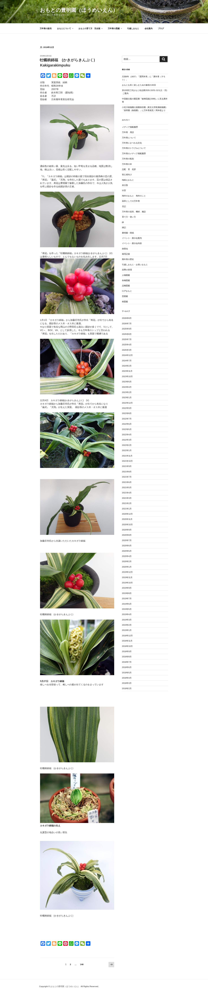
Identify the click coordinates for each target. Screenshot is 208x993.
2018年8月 (127, 656)
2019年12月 (127, 572)
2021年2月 (127, 503)
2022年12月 (127, 403)
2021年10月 (127, 461)
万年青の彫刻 (128, 159)
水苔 (124, 190)
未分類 (125, 185)
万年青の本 (127, 164)
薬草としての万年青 (131, 201)
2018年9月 (127, 651)
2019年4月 (127, 614)
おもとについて (64, 28)
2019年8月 (127, 593)
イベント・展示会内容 (132, 243)
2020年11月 (127, 519)
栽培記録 (126, 254)
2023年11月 (127, 371)
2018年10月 (127, 646)
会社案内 (149, 28)
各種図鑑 (126, 280)
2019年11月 (127, 577)
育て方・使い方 (129, 217)
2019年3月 (127, 620)
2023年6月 (127, 382)
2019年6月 (127, 604)
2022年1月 (127, 450)
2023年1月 (127, 397)
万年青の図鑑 (114, 28)
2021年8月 (127, 471)
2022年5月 (127, 429)
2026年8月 (127, 318)
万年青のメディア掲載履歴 (134, 153)
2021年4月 (127, 493)
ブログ (161, 28)
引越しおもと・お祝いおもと (135, 264)
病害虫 (125, 249)
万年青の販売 (46, 28)
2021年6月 (127, 482)
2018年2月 (127, 688)
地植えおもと (128, 180)
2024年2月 (127, 366)
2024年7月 (127, 360)
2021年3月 (127, 498)
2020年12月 (127, 514)
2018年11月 (127, 641)
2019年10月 (127, 583)
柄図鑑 (125, 301)
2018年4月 (127, 678)
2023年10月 (127, 376)
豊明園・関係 (128, 233)
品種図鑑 (126, 285)
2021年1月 (127, 509)
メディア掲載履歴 (130, 127)
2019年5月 (127, 609)
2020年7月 (127, 540)
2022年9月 (127, 408)
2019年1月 (127, 630)
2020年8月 (127, 535)
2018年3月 (127, 683)
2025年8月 (127, 334)
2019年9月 (127, 588)
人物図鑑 (126, 275)
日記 (124, 206)
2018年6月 (127, 667)
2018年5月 (127, 672)
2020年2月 (127, 561)
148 (81, 965)
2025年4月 (127, 344)
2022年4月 (127, 434)
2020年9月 (127, 530)
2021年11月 (127, 456)
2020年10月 (127, 524)
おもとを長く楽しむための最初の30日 (139, 85)
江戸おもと (127, 291)
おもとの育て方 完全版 (89, 28)
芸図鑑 (125, 296)
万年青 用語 (128, 132)
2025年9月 (127, 329)
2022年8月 (127, 413)
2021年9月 (127, 466)
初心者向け (127, 174)
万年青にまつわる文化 (132, 143)
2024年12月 (127, 355)
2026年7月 (127, 323)
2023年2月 (127, 392)
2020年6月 (127, 545)
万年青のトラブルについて (134, 148)
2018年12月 (127, 635)
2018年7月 (127, 662)
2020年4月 (127, 556)
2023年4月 (127, 387)
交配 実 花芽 (129, 169)
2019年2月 (127, 625)
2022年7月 (127, 419)
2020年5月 (127, 551)
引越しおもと (133, 28)
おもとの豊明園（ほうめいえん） (79, 10)
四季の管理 (127, 270)
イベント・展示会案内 (132, 238)
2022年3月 (127, 440)
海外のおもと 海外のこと (134, 196)
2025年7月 (127, 339)
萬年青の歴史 (128, 259)
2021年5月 (127, 487)
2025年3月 (127, 350)
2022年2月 (127, 445)
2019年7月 (127, 598)
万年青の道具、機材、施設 (134, 211)
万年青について (129, 138)
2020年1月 (127, 567)
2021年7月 (127, 477)
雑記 (124, 227)
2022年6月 (127, 424)
